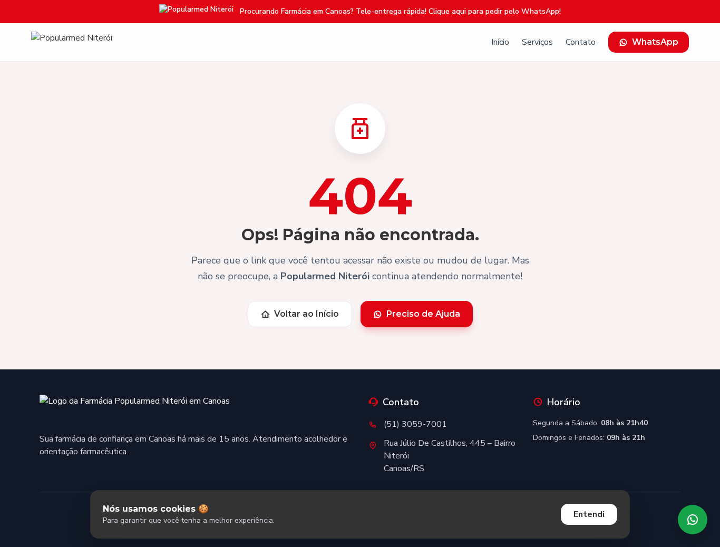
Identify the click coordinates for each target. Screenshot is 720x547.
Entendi (589, 514)
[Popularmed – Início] (71, 42)
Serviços (537, 42)
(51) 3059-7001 (415, 424)
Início (500, 42)
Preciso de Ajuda (423, 314)
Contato (581, 42)
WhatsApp (655, 42)
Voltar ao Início (306, 314)
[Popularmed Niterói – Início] (135, 409)
